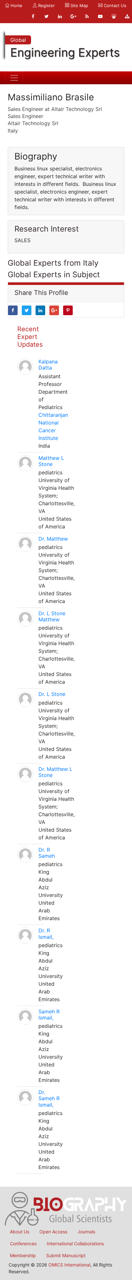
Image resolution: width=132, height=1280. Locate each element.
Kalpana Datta (48, 364)
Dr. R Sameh (46, 852)
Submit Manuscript (66, 1255)
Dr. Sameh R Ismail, (49, 1098)
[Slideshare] (114, 16)
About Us (19, 1231)
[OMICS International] (66, 1208)
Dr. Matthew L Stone (55, 772)
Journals (86, 1231)
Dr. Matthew (53, 538)
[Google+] (73, 16)
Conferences (23, 1243)
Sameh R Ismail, (49, 1014)
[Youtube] (100, 16)
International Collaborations (75, 1243)
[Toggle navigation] (14, 77)
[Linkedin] (60, 16)
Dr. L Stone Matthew (51, 616)
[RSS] (87, 16)
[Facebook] (33, 16)
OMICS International (69, 1264)
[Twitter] (46, 16)
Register (46, 5)
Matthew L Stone (51, 461)
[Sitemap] (127, 16)
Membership (23, 1255)
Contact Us (114, 5)
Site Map (78, 5)
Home (15, 5)
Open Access (53, 1231)
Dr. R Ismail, (46, 933)
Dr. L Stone (51, 694)
